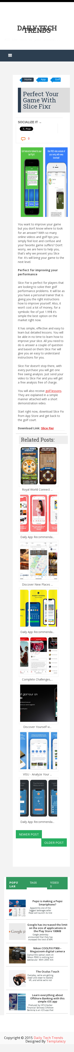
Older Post (54, 842)
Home (28, 79)
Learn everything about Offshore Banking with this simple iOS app (47, 998)
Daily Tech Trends (37, 29)
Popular (13, 884)
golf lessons (53, 391)
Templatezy (56, 1041)
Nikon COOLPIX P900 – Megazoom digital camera (47, 949)
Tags (33, 882)
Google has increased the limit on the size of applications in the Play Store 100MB (47, 928)
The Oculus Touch (47, 971)
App (43, 79)
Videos (54, 884)
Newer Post (29, 834)
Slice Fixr (47, 428)
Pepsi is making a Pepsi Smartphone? (47, 902)
